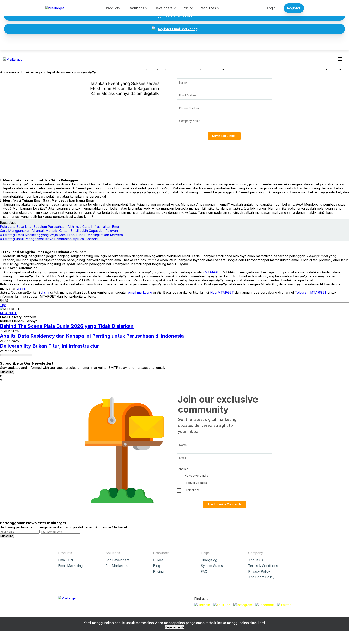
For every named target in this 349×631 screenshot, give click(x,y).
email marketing (140, 292)
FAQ (204, 571)
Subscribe (6, 371)
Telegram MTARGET (311, 292)
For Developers (117, 560)
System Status (212, 566)
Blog (156, 566)
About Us (255, 560)
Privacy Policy (259, 571)
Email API (65, 560)
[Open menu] (340, 59)
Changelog (209, 560)
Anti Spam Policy (261, 577)
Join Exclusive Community (224, 504)
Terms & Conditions (263, 566)
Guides (158, 560)
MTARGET (213, 272)
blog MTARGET (222, 292)
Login (271, 8)
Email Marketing (70, 566)
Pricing (188, 8)
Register (294, 8)
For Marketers (117, 566)
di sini (21, 288)
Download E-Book (224, 135)
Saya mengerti (174, 627)
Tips (3, 305)
